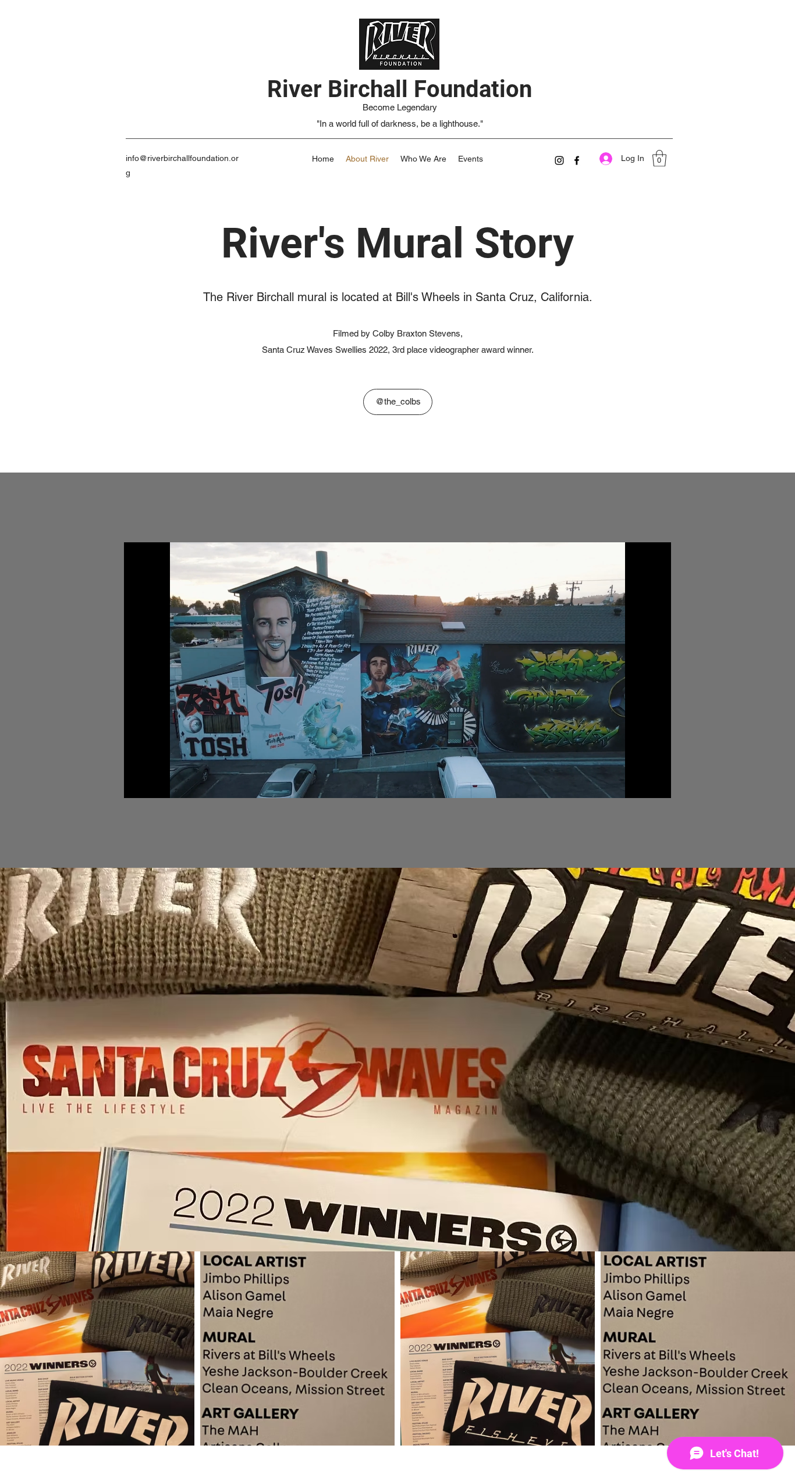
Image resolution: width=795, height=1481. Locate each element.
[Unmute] (158, 782)
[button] (659, 158)
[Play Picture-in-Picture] (635, 782)
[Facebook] (577, 160)
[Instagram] (559, 160)
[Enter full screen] (655, 782)
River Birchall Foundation (399, 89)
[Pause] (139, 782)
